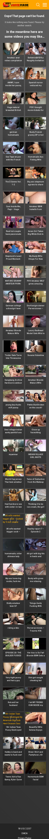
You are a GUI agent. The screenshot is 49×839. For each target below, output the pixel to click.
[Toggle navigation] (45, 4)
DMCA (25, 833)
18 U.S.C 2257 (24, 828)
